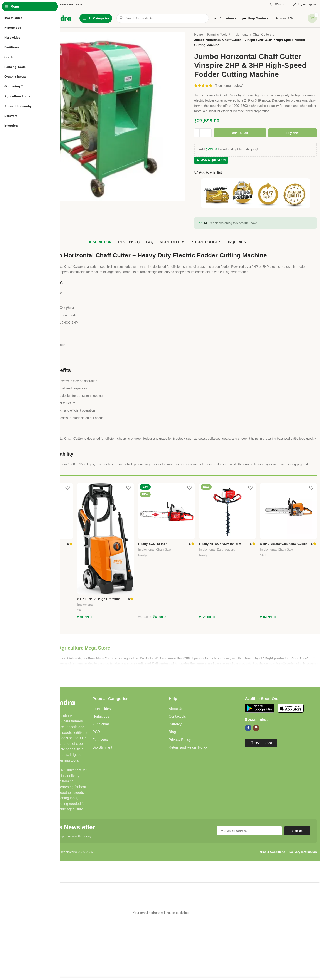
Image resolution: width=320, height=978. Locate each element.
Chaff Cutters (262, 34)
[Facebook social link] (248, 728)
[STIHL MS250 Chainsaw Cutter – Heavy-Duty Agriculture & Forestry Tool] (288, 511)
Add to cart (240, 133)
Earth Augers (226, 549)
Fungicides (101, 724)
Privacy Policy (180, 740)
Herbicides (101, 716)
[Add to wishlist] (67, 487)
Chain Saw (163, 549)
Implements (240, 34)
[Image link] (259, 708)
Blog (172, 732)
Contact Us (177, 716)
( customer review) (229, 85)
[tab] (100, 242)
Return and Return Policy (188, 747)
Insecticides (102, 709)
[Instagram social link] (256, 728)
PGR (96, 732)
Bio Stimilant (102, 747)
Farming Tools (217, 34)
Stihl (80, 610)
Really (142, 555)
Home (198, 34)
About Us (176, 709)
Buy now (292, 133)
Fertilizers (100, 740)
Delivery (175, 724)
